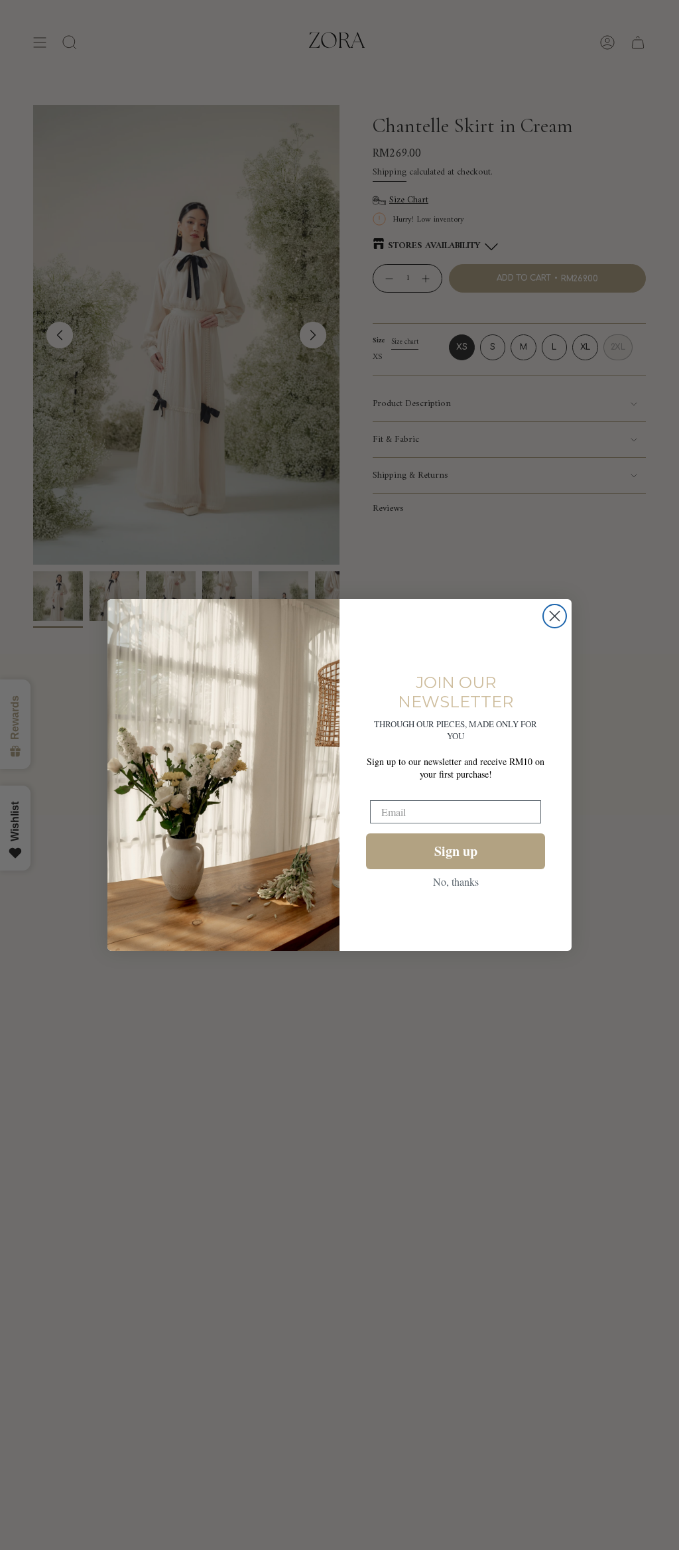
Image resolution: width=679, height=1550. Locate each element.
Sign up (455, 851)
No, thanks (456, 881)
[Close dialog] (554, 616)
